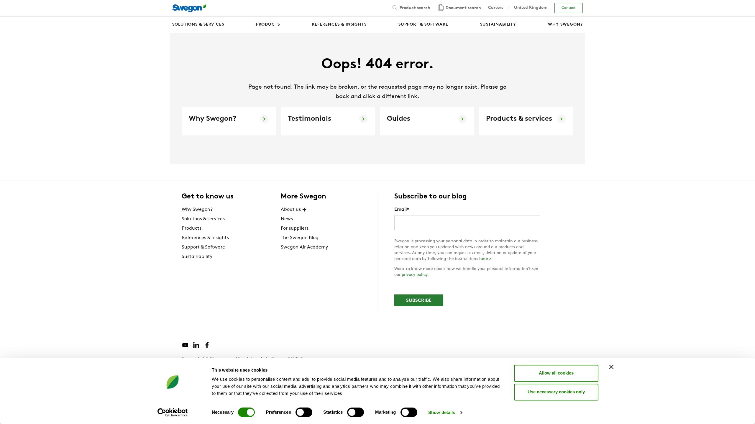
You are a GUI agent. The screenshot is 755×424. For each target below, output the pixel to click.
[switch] (304, 412)
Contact (569, 8)
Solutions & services (203, 219)
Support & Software (203, 247)
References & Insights (205, 238)
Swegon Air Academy (304, 247)
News (287, 219)
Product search (414, 8)
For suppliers (294, 228)
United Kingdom (530, 8)
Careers (495, 8)
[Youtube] (185, 347)
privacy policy (414, 275)
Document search (462, 8)
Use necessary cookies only (556, 391)
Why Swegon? (197, 209)
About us (291, 209)
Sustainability (197, 256)
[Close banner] (611, 367)
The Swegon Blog (300, 238)
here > (485, 259)
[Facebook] (207, 347)
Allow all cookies (556, 372)
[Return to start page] (189, 8)
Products (191, 228)
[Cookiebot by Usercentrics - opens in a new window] (172, 412)
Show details (441, 412)
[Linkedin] (196, 347)
